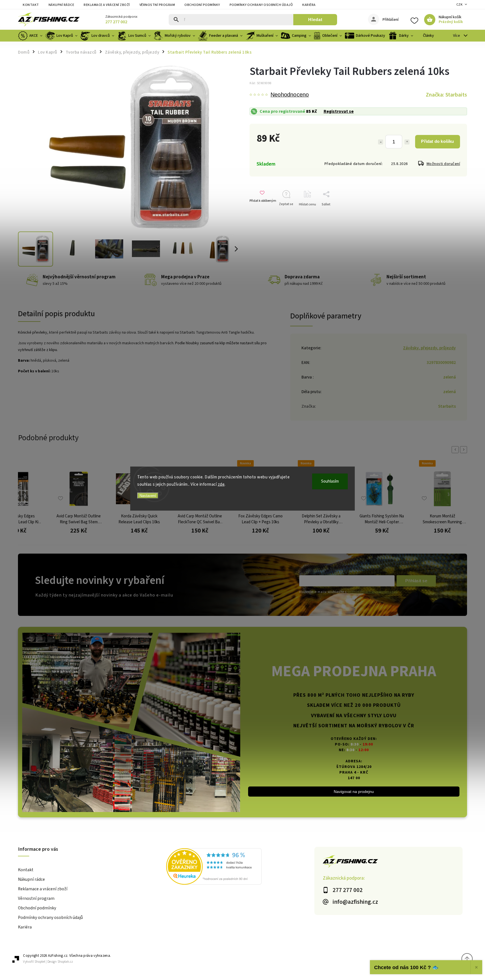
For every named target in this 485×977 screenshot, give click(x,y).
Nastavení (147, 496)
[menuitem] (31, 36)
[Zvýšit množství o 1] (406, 142)
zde (221, 484)
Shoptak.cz (65, 961)
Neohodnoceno (290, 95)
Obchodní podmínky (202, 5)
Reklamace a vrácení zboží (107, 5)
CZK (459, 4)
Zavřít (454, 214)
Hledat (315, 19)
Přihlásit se (416, 580)
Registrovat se (339, 111)
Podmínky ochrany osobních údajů (261, 5)
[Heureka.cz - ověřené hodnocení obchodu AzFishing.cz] (240, 867)
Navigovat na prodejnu (354, 791)
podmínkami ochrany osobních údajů (372, 592)
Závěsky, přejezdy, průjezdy (429, 348)
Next (464, 450)
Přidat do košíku (437, 141)
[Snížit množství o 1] (380, 142)
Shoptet (40, 961)
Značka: (446, 95)
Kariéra (309, 5)
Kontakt (31, 5)
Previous (456, 450)
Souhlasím (330, 481)
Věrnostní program (157, 5)
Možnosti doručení (443, 164)
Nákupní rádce (61, 5)
